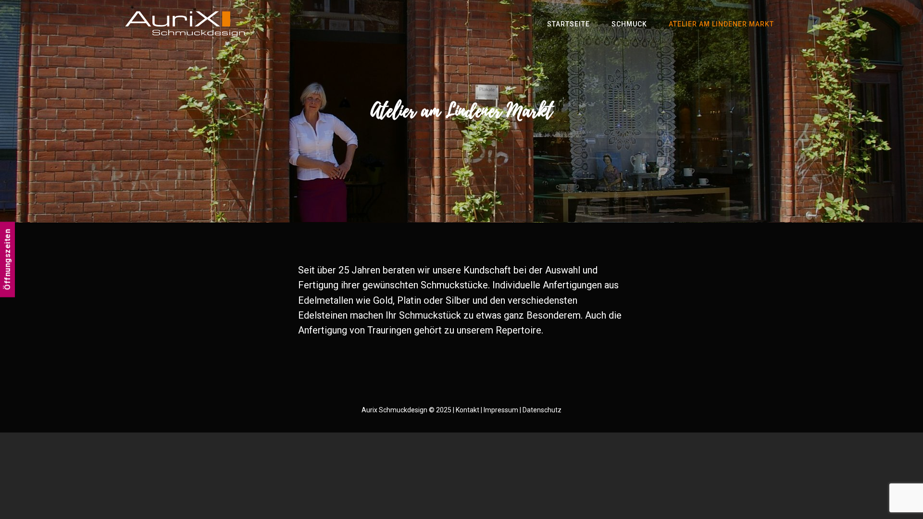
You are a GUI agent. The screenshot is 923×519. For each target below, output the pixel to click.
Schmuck (629, 24)
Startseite (568, 24)
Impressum (501, 410)
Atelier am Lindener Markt (721, 24)
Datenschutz (542, 410)
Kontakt (467, 410)
